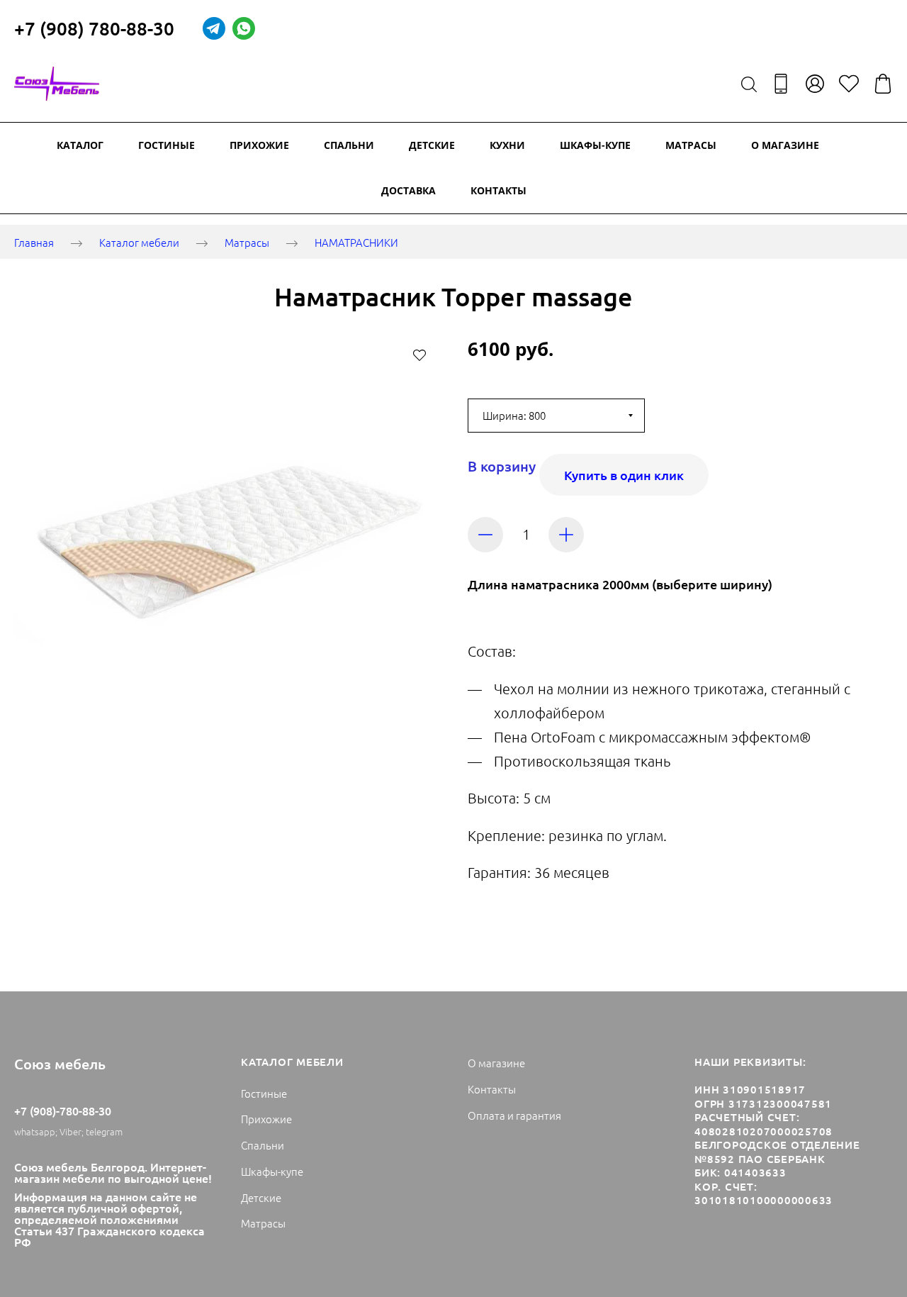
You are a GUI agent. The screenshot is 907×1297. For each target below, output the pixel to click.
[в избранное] (419, 354)
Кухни (507, 145)
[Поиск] (749, 83)
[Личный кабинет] (815, 84)
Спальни (349, 145)
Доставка (408, 190)
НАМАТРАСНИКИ (356, 242)
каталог (80, 145)
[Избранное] (849, 84)
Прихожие (259, 145)
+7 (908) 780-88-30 (94, 28)
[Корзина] (883, 84)
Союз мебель (60, 1063)
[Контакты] (781, 84)
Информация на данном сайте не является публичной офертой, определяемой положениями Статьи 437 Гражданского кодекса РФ (109, 1219)
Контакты (498, 190)
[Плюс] (566, 534)
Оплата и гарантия (514, 1115)
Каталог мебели (139, 242)
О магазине (785, 145)
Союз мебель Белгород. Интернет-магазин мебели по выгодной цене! (113, 1172)
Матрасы (690, 145)
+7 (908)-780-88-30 (62, 1110)
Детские (432, 145)
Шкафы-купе (595, 145)
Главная (34, 242)
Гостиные (166, 145)
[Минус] (485, 534)
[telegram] (214, 28)
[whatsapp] (243, 28)
